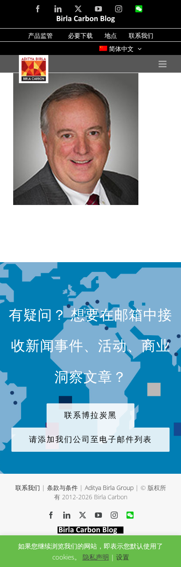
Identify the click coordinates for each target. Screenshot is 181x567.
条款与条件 (62, 487)
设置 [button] (122, 556)
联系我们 (27, 487)
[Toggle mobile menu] (163, 64)
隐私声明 (96, 556)
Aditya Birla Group (109, 487)
